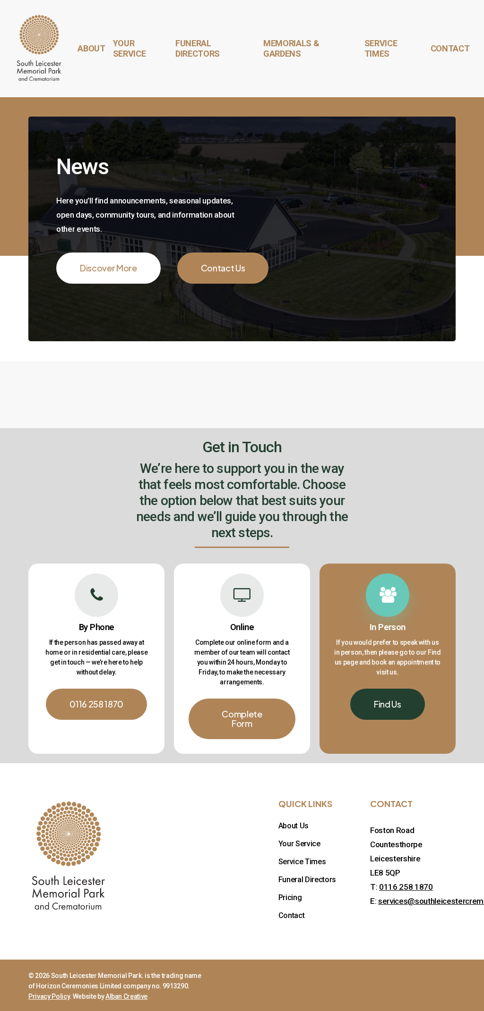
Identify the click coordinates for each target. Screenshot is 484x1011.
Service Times (302, 861)
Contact (291, 915)
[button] (108, 268)
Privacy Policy (48, 996)
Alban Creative (126, 996)
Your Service (299, 843)
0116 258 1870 (406, 887)
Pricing (290, 897)
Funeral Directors (307, 879)
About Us (293, 825)
